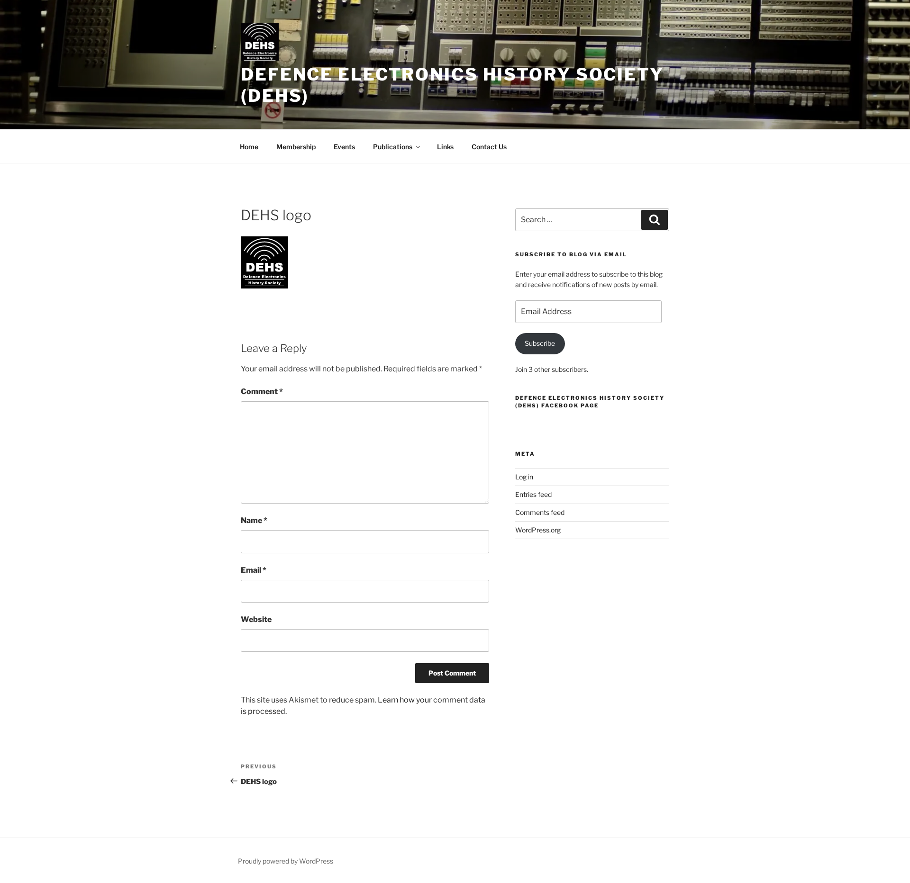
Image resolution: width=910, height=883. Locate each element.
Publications (392, 147)
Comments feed (539, 512)
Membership (296, 147)
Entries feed (533, 494)
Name (254, 520)
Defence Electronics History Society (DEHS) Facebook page (589, 401)
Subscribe (540, 343)
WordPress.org (538, 530)
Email (253, 570)
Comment (262, 391)
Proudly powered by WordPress (285, 861)
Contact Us (489, 147)
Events (344, 147)
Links (445, 147)
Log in (524, 477)
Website (256, 619)
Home (249, 147)
